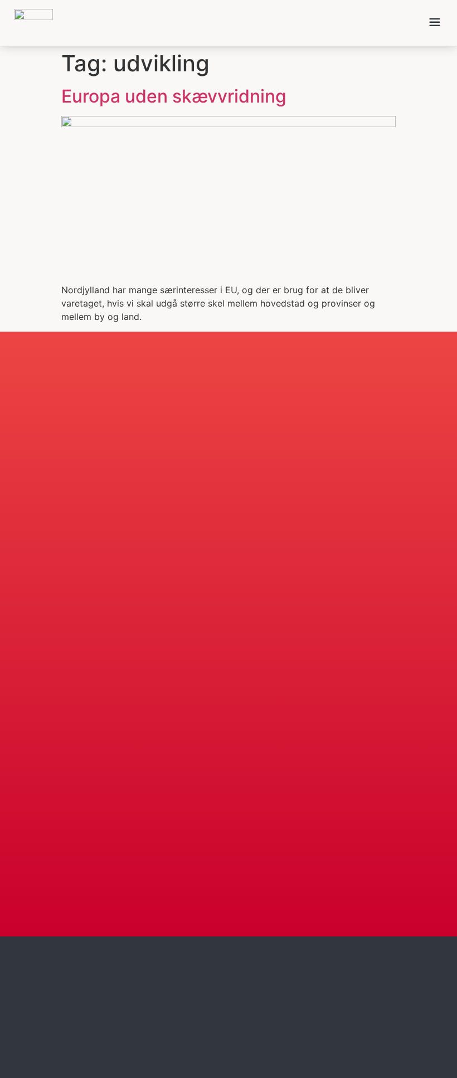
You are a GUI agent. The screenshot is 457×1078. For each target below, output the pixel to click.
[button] (434, 22)
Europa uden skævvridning (173, 96)
